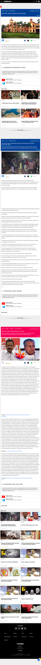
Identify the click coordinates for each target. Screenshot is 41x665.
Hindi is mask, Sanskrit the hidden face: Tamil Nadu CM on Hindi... (9, 599)
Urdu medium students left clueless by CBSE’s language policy (29, 617)
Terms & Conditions (20, 648)
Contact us (20, 646)
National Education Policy (8, 484)
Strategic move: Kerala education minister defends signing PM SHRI (16, 479)
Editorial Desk (8, 363)
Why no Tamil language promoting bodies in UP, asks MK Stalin (30, 581)
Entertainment (7, 636)
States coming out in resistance (28, 562)
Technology (24, 636)
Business (6, 640)
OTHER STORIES (4, 312)
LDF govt (17, 484)
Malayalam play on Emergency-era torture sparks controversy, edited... (29, 103)
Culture (31, 636)
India (2, 540)
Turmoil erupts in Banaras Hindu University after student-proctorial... (9, 525)
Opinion (15, 633)
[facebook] (25, 40)
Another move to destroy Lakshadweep (9, 562)
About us (20, 645)
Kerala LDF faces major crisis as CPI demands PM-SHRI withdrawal (15, 415)
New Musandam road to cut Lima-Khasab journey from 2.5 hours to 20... (10, 122)
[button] (1, 1)
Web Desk (7, 41)
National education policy (8, 67)
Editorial (14, 484)
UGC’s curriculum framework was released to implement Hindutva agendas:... (30, 544)
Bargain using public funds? (27, 598)
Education (2, 595)
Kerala (22, 540)
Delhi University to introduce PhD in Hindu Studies (10, 617)
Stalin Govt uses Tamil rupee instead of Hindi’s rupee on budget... (9, 581)
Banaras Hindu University (16, 67)
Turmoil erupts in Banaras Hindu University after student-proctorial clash (18, 144)
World (22, 633)
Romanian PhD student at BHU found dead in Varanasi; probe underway (10, 544)
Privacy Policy (20, 647)
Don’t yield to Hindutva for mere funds (11, 451)
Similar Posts (3, 510)
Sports (22, 118)
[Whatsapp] (31, 40)
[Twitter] (28, 40)
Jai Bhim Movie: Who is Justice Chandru (10, 103)
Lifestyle (15, 636)
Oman (3, 118)
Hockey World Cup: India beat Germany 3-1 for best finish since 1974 (29, 122)
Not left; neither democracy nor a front (13, 331)
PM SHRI (21, 484)
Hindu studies (23, 67)
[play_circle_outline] (10, 94)
